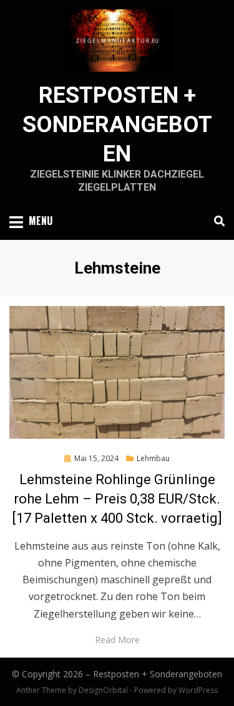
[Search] (216, 221)
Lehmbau (153, 458)
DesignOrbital (103, 690)
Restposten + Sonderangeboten (117, 124)
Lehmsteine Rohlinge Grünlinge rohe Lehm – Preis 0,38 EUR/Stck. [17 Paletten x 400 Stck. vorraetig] (117, 499)
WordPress (198, 690)
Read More (117, 640)
